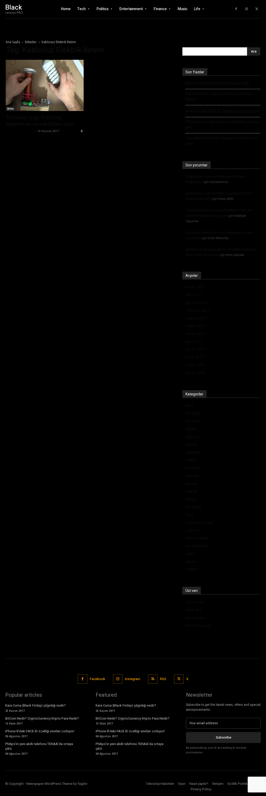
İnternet (192, 475)
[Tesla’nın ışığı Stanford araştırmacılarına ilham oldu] (45, 85)
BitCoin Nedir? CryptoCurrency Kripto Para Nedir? (219, 96)
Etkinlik (191, 444)
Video (190, 553)
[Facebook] (236, 9)
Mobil (190, 499)
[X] (257, 9)
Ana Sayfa (13, 42)
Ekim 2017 (194, 294)
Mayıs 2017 (195, 325)
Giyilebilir (192, 452)
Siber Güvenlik (197, 538)
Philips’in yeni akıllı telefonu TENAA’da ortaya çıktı (222, 124)
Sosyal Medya (197, 545)
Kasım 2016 (195, 372)
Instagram (132, 678)
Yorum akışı (195, 617)
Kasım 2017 (195, 286)
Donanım (193, 421)
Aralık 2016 (194, 364)
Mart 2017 (194, 341)
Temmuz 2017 (197, 310)
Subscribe (223, 737)
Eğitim (190, 428)
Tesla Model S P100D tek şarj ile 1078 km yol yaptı (221, 141)
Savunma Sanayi (199, 522)
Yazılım (191, 569)
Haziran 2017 (196, 318)
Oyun (189, 514)
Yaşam (191, 561)
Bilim (10, 108)
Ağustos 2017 (197, 302)
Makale (191, 491)
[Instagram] (246, 9)
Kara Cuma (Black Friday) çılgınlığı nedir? (218, 83)
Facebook (97, 678)
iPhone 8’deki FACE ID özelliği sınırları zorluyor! (222, 111)
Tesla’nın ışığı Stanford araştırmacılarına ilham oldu (40, 120)
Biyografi (193, 413)
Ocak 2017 (194, 357)
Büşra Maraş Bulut (20, 131)
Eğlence (191, 436)
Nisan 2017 (194, 333)
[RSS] (152, 679)
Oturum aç (194, 601)
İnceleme (193, 467)
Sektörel (192, 530)
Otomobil (193, 506)
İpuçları (191, 483)
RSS (163, 678)
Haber (190, 460)
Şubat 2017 (194, 349)
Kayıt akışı (193, 609)
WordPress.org (197, 625)
